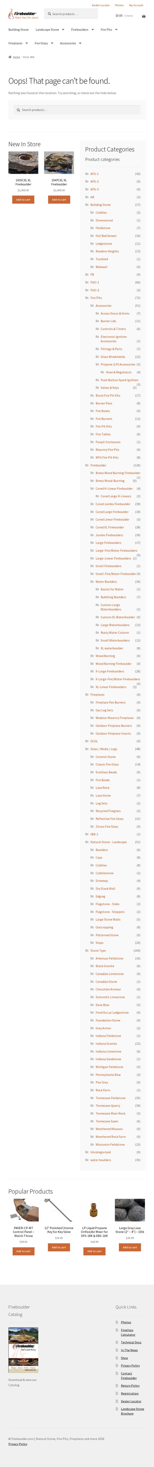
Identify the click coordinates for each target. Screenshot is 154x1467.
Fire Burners (104, 419)
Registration (130, 1393)
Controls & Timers (113, 329)
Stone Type (98, 950)
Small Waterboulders (115, 640)
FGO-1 (94, 282)
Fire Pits (106, 29)
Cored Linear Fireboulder (112, 519)
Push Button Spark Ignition (119, 380)
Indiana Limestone (108, 1051)
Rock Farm (103, 1090)
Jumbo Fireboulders (109, 535)
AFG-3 (94, 189)
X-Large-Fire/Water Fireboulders (118, 679)
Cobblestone (104, 873)
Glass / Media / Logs (103, 749)
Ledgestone (104, 244)
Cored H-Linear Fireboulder (114, 488)
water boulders (100, 1160)
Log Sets (101, 803)
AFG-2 (94, 181)
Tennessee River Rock (110, 1113)
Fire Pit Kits (104, 426)
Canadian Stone (106, 982)
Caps (99, 857)
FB (92, 274)
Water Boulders (106, 582)
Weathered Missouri (109, 1129)
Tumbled (102, 259)
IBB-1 (94, 834)
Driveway (102, 881)
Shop (124, 1358)
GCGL (94, 741)
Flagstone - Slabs (108, 904)
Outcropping (104, 927)
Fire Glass (41, 43)
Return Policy (130, 1386)
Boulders (102, 850)
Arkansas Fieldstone (109, 958)
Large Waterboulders (115, 625)
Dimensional (104, 220)
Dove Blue (102, 1005)
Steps (99, 943)
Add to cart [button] (23, 199)
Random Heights (107, 251)
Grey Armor (103, 1028)
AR (92, 197)
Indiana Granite (106, 1044)
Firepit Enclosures (108, 442)
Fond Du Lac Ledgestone (112, 1012)
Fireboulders (79, 29)
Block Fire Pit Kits (108, 395)
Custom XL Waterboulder (118, 617)
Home (16, 57)
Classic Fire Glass (107, 764)
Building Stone (18, 29)
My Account (136, 5)
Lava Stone (103, 795)
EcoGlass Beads (106, 772)
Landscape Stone (47, 29)
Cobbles (101, 212)
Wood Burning (105, 656)
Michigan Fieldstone (109, 1067)
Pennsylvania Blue (108, 1075)
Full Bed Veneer (106, 236)
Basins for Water (112, 589)
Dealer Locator (101, 5)
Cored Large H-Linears (116, 496)
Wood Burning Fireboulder (114, 664)
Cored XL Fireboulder (110, 527)
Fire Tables (103, 434)
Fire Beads (103, 780)
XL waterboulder (112, 648)
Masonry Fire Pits (107, 450)
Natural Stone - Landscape (108, 842)
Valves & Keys (110, 388)
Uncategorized (100, 1152)
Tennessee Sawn (107, 1121)
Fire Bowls (103, 411)
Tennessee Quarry (108, 1106)
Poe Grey (102, 1082)
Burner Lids (108, 321)
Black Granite (105, 966)
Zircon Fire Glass (107, 826)
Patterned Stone (107, 935)
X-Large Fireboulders (110, 671)
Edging (100, 896)
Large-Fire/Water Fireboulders (116, 550)
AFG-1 (94, 174)
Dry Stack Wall (105, 888)
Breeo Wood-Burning (110, 481)
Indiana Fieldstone (108, 1036)
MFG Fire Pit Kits (107, 457)
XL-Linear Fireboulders (111, 687)
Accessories (68, 43)
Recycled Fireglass (108, 811)
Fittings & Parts (111, 349)
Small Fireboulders (109, 566)
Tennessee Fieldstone (111, 1098)
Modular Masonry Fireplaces (115, 718)
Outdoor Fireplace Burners (114, 726)
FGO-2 (94, 290)
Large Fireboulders (108, 543)
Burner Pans (104, 403)
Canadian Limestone (110, 974)
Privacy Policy (130, 1365)
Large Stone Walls (108, 919)
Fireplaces (15, 43)
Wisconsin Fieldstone (110, 1144)
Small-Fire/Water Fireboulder (116, 574)
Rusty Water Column (115, 632)
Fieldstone (103, 228)
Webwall (101, 267)
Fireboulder (98, 465)
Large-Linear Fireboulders (113, 558)
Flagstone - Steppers (110, 912)
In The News (129, 1350)
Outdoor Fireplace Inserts (113, 733)
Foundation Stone (108, 1020)
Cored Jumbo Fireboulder (113, 504)
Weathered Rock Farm (111, 1137)
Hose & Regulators (119, 372)
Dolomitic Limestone (110, 997)
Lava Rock (102, 788)
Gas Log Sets (104, 710)
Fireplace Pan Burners (111, 702)
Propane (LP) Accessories (118, 364)
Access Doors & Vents (115, 313)
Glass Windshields (113, 357)
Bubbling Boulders (113, 597)
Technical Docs (131, 1342)
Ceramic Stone (106, 757)
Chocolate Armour (108, 989)
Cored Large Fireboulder (112, 512)
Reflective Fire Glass (110, 819)
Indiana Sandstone (108, 1059)
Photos (119, 5)
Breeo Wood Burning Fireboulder (118, 473)
